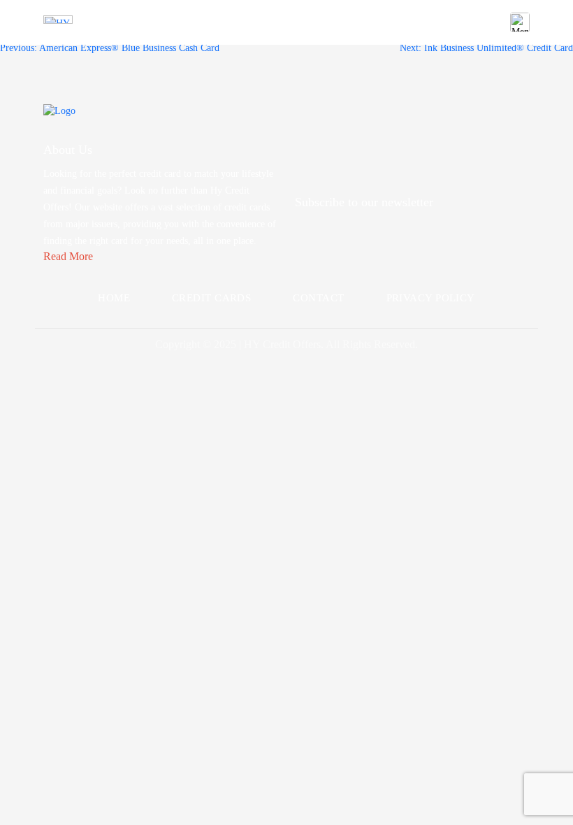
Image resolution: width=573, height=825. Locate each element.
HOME (114, 297)
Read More (68, 256)
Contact (318, 297)
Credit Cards (211, 297)
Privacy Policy (430, 297)
